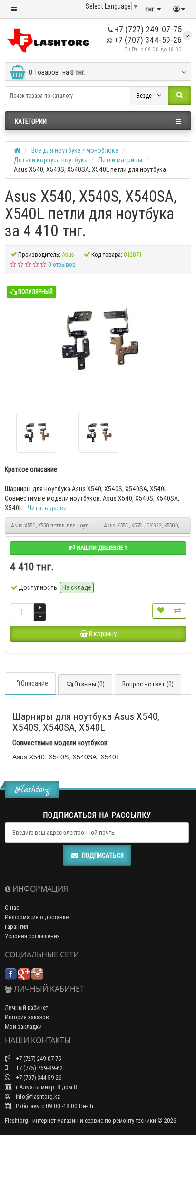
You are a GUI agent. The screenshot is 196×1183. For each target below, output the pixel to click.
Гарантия (16, 927)
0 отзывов (62, 264)
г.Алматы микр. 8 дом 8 (45, 1087)
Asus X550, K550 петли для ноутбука (54, 525)
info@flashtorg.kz (37, 1097)
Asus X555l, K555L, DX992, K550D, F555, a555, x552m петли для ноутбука (147, 525)
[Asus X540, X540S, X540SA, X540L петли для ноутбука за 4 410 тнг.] (98, 340)
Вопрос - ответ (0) (148, 684)
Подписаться (103, 855)
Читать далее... (49, 508)
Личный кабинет (26, 1008)
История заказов (27, 1017)
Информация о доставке (37, 917)
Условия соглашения (32, 936)
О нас (12, 908)
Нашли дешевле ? (101, 548)
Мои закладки (23, 1027)
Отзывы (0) (89, 684)
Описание (34, 683)
